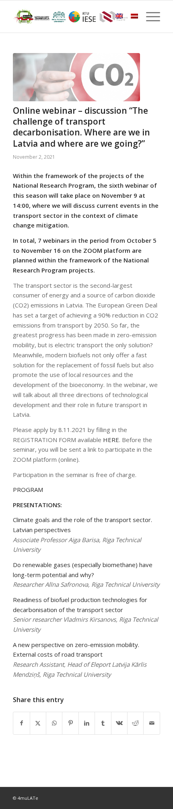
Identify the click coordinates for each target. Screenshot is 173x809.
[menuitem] (149, 16)
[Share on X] (38, 723)
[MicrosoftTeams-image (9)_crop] (76, 77)
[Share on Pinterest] (70, 723)
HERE (111, 440)
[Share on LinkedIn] (87, 723)
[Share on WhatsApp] (54, 723)
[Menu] (149, 16)
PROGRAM (28, 489)
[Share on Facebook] (21, 723)
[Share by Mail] (152, 723)
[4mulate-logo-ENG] (71, 16)
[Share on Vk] (119, 723)
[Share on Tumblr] (103, 723)
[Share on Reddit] (135, 723)
